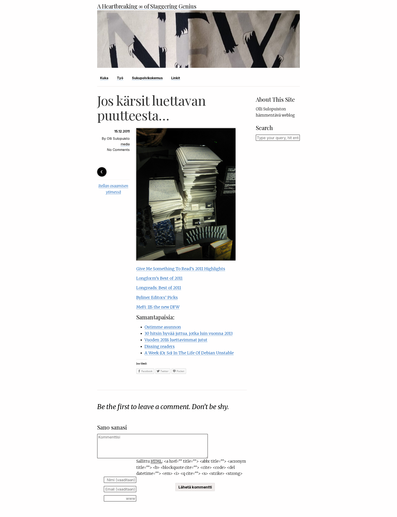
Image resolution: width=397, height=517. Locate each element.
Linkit (175, 78)
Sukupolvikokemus (147, 78)
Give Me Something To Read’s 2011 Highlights (180, 268)
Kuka (104, 78)
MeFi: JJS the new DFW (157, 306)
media (125, 144)
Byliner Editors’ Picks (157, 297)
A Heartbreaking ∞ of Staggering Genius (146, 6)
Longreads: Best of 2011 (158, 287)
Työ (120, 78)
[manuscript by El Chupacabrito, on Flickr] (186, 259)
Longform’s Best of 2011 (159, 278)
